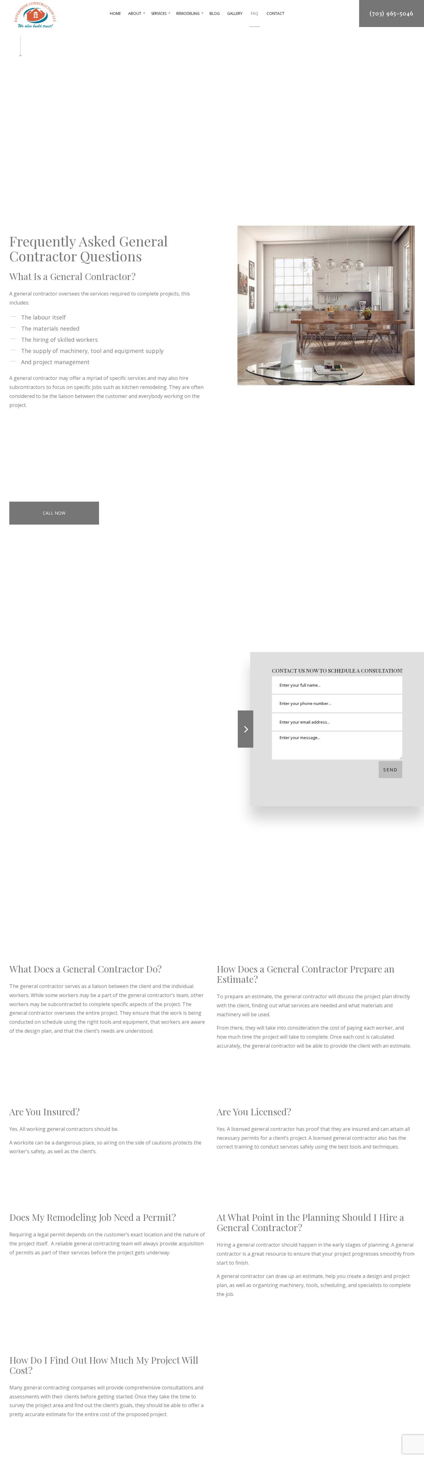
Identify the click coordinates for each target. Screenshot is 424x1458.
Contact (275, 13)
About (134, 13)
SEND (390, 770)
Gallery (234, 13)
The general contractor (36, 992)
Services (158, 13)
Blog (215, 13)
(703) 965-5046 (391, 13)
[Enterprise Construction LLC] (35, 14)
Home (115, 13)
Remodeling (188, 13)
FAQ (254, 13)
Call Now (54, 513)
